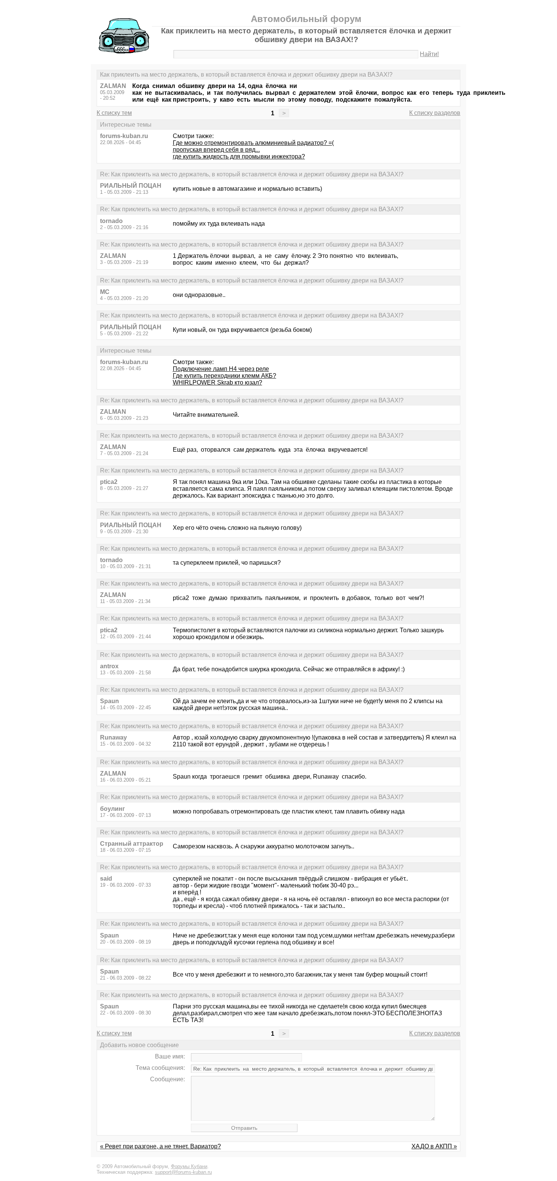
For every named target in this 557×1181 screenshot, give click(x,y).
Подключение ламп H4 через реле (221, 369)
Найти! (429, 54)
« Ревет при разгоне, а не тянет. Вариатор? (160, 1146)
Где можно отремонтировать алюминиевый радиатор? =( (253, 143)
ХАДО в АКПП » (434, 1146)
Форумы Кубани (189, 1166)
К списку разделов (434, 113)
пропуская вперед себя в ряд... (216, 149)
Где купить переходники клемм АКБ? (224, 375)
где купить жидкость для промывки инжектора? (239, 156)
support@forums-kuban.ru (183, 1172)
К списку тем (114, 113)
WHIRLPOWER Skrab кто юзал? (217, 382)
